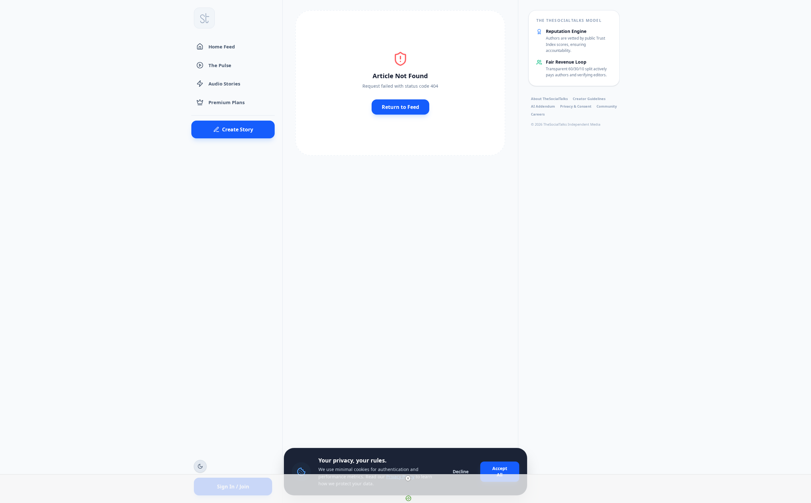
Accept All (499, 471)
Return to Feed (400, 107)
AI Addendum (543, 106)
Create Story (237, 129)
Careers (538, 114)
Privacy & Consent (575, 106)
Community (607, 106)
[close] (408, 478)
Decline (461, 471)
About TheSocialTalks (549, 98)
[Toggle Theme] (200, 466)
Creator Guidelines (589, 98)
